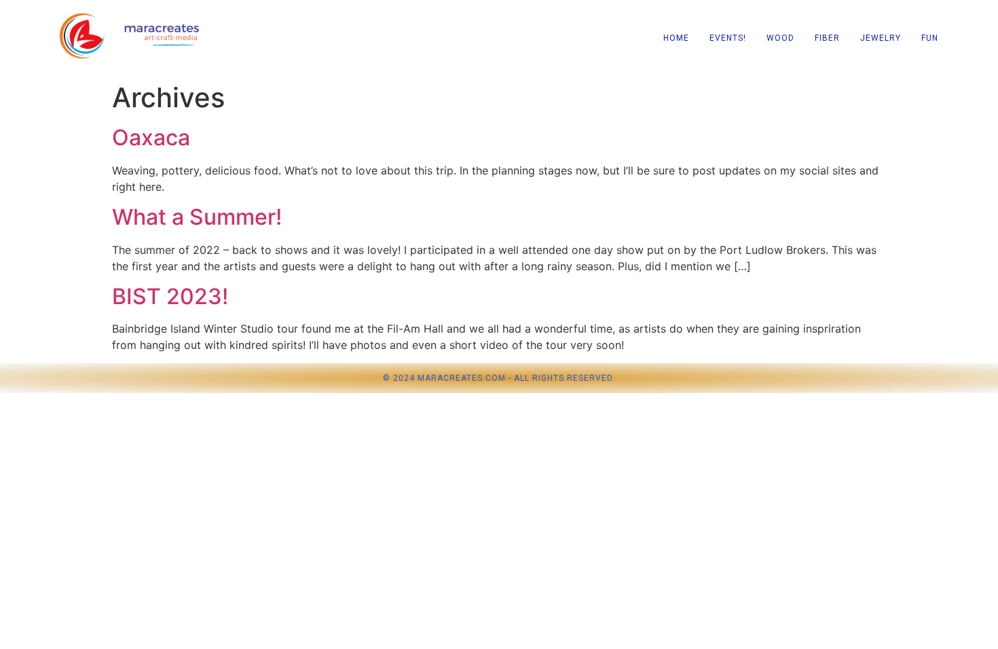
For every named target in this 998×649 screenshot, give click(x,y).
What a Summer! (197, 217)
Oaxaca (151, 137)
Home (676, 38)
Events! (727, 38)
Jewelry (880, 38)
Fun (929, 38)
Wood (780, 38)
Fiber (827, 38)
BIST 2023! (170, 296)
